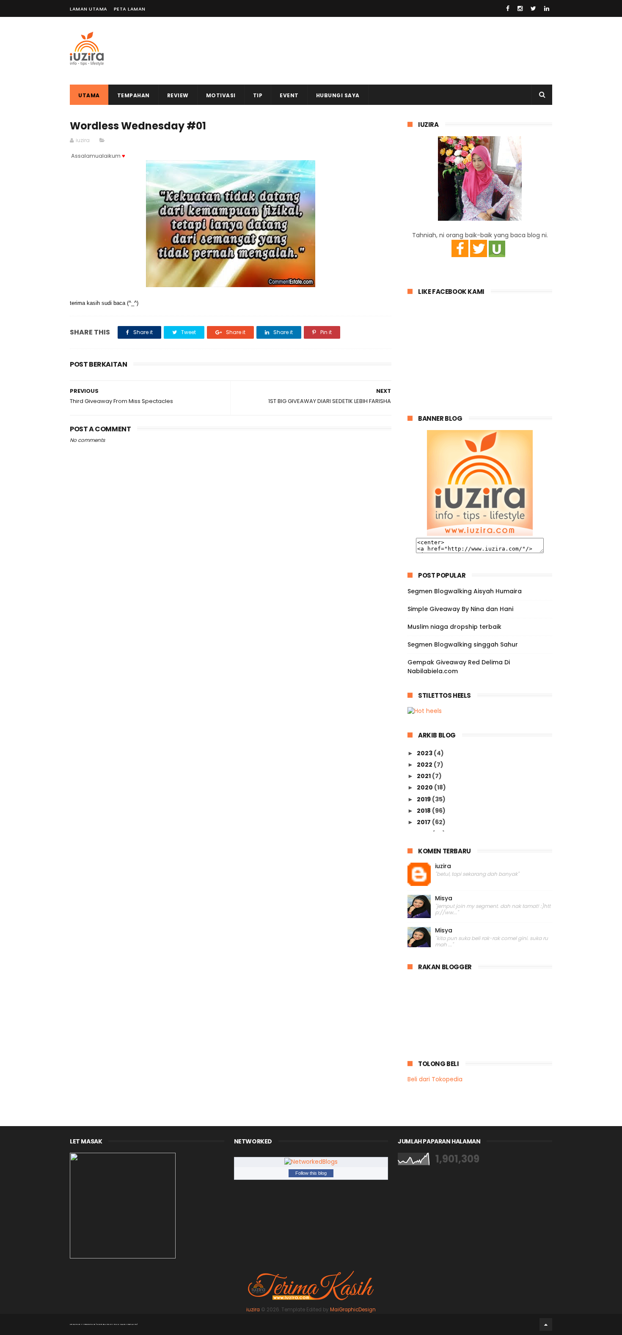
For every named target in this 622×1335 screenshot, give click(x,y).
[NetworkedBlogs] (311, 1161)
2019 (424, 799)
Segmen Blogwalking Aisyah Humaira (464, 591)
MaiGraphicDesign (353, 1309)
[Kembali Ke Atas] (545, 1324)
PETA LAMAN (130, 8)
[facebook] (507, 8)
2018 (424, 810)
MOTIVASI (221, 95)
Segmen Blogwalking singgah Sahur (462, 644)
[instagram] (520, 8)
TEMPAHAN (133, 95)
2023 (425, 753)
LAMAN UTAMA (88, 8)
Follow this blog (311, 1173)
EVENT (289, 95)
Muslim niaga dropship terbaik (454, 626)
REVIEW (178, 95)
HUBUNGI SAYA (338, 95)
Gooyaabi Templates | (126, 1324)
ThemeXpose (89, 1324)
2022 (425, 764)
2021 (424, 776)
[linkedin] (546, 8)
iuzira (443, 866)
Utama (89, 95)
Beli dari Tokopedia (434, 1079)
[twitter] (533, 8)
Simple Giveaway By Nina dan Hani (460, 609)
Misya (443, 898)
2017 (424, 822)
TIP (258, 95)
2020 (425, 787)
